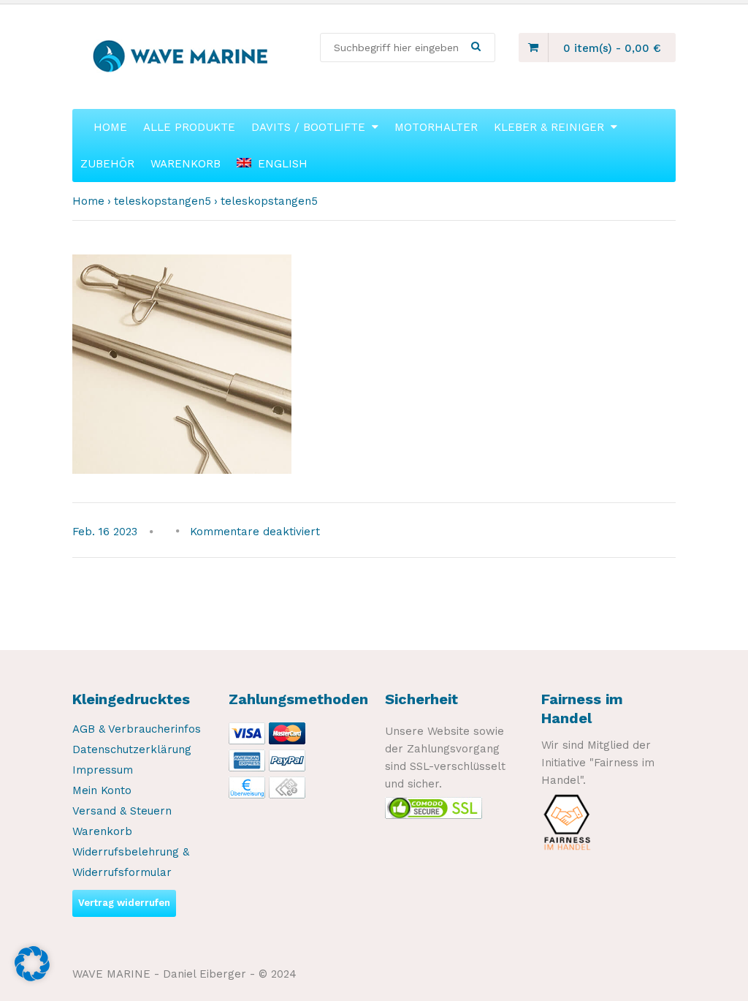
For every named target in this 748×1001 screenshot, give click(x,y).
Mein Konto (101, 790)
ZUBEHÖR (107, 163)
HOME (110, 127)
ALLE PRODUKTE (189, 127)
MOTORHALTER (436, 127)
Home (88, 201)
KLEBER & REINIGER (549, 127)
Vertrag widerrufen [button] (124, 902)
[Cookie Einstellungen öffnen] (32, 977)
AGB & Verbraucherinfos (136, 729)
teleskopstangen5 (162, 201)
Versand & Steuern (122, 810)
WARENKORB (185, 163)
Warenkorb (102, 831)
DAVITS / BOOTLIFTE (308, 127)
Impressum (102, 770)
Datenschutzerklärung (131, 749)
